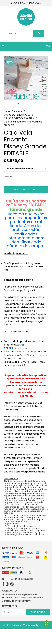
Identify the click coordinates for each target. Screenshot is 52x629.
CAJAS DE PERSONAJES (17, 114)
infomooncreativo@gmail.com (20, 594)
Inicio (7, 111)
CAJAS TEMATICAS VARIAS (19, 118)
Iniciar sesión (34, 3)
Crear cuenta (18, 3)
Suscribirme (38, 612)
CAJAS (18, 111)
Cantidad (8, 176)
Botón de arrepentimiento (18, 600)
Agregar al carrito (26, 189)
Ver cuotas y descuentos (19, 168)
